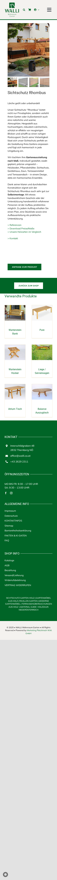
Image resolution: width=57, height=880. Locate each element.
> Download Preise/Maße (21, 228)
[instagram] (11, 493)
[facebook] (6, 493)
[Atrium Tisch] (15, 385)
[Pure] (42, 306)
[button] (24, 10)
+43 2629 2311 (19, 461)
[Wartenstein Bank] (15, 306)
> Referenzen (14, 225)
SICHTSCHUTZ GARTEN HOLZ (20, 598)
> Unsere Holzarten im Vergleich (24, 231)
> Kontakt (13, 238)
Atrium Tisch (15, 409)
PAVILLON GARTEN (28, 601)
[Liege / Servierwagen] (42, 346)
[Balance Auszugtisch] (42, 385)
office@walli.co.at (20, 455)
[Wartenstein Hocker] (15, 346)
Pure (42, 330)
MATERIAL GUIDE (28, 607)
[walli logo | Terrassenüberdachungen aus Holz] (12, 3)
